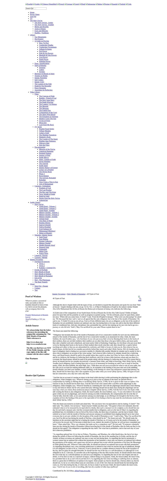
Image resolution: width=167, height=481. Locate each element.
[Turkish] (121, 4)
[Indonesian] (90, 4)
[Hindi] (82, 4)
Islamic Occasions (58, 294)
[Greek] (76, 4)
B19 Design (40, 479)
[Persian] (106, 4)
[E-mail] (139, 300)
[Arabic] (36, 4)
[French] (60, 4)
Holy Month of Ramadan (76, 294)
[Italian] (99, 4)
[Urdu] (128, 4)
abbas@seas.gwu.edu (82, 471)
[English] (29, 4)
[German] (68, 4)
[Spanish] (114, 4)
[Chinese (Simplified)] (48, 4)
